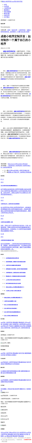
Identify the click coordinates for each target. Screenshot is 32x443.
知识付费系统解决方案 (9, 373)
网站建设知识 (22, 362)
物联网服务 (27, 353)
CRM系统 (5, 324)
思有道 (10, 389)
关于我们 (7, 17)
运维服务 (28, 326)
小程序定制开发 (7, 167)
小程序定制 (18, 165)
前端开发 (16, 324)
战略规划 (17, 326)
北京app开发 (4, 432)
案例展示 (7, 10)
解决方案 (7, 13)
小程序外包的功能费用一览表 (10, 301)
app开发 (6, 6)
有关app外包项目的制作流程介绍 (11, 304)
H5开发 (3, 355)
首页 (5, 4)
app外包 (28, 324)
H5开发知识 (15, 364)
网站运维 (9, 436)
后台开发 (23, 326)
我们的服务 (7, 11)
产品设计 (11, 326)
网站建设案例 (22, 380)
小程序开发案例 (13, 380)
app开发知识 (4, 362)
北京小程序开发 (5, 327)
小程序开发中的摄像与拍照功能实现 (13, 265)
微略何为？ (22, 389)
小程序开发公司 (15, 327)
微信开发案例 (9, 381)
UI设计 (11, 324)
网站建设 (15, 322)
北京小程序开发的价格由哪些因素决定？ (12, 311)
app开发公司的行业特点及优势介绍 (13, 279)
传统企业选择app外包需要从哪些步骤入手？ (15, 286)
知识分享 (7, 15)
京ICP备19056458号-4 (8, 439)
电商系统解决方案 (14, 371)
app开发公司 (4, 326)
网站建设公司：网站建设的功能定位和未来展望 (16, 276)
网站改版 (21, 436)
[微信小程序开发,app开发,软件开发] (11, 1)
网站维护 (15, 436)
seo (5, 436)
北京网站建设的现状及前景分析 (12, 258)
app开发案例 (4, 380)
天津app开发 (12, 432)
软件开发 (21, 353)
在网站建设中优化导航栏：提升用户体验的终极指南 (16, 268)
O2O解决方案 (5, 371)
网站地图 (4, 441)
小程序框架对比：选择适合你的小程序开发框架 (16, 272)
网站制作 (21, 322)
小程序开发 (7, 8)
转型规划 (8, 355)
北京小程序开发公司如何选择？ (10, 308)
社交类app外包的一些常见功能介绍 (18, 170)
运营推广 (14, 355)
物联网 (21, 434)
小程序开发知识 (13, 362)
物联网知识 (8, 364)
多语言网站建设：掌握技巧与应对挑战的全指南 (16, 261)
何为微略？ (4, 389)
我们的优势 (15, 389)
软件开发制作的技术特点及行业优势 (13, 283)
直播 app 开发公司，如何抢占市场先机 (19, 172)
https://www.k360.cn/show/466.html (17, 164)
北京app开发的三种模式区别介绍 (11, 315)
